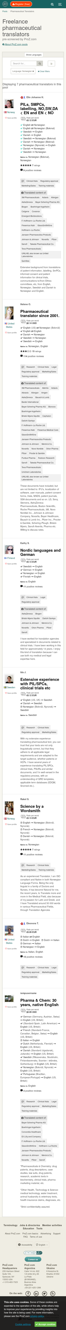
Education (28, 1228)
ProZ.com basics (30, 1233)
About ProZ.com (12, 1233)
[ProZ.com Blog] (53, 1293)
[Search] (52, 4)
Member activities (52, 1225)
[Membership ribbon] (22, 97)
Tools (39, 1228)
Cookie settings (23, 1324)
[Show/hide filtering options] (51, 63)
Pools (4, 11)
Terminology (10, 1225)
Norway (11, 112)
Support (56, 1233)
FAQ (25, 1236)
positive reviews (32, 170)
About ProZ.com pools (16, 44)
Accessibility (26, 1244)
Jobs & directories (30, 1225)
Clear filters (44, 71)
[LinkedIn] (36, 1293)
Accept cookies (46, 1324)
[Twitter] (44, 1293)
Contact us (33, 1259)
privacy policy (37, 1316)
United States (10, 325)
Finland (11, 558)
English (42, 1244)
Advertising (46, 1233)
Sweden (10, 687)
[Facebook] (28, 1293)
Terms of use (36, 1236)
